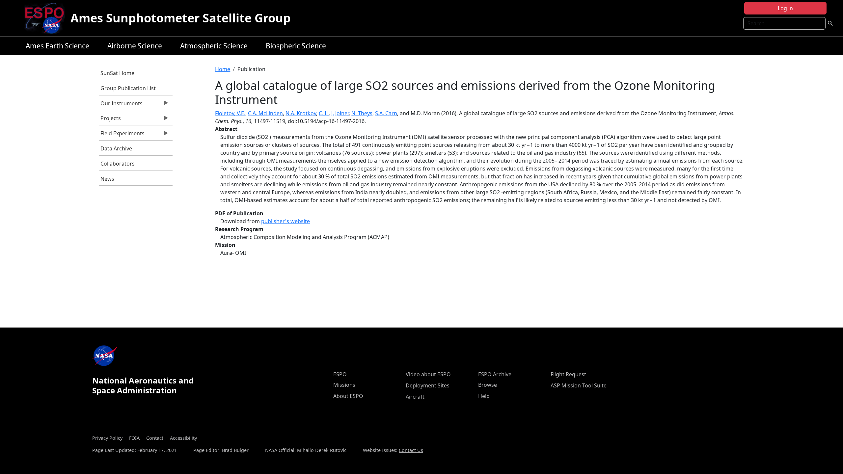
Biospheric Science (296, 45)
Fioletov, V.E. (230, 113)
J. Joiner (340, 113)
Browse (487, 384)
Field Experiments (122, 135)
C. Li (324, 113)
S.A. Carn (386, 113)
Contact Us (411, 450)
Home (222, 69)
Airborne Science (134, 45)
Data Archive (116, 148)
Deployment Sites (427, 385)
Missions (344, 384)
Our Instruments (121, 105)
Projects (110, 120)
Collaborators (117, 163)
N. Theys (361, 113)
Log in (785, 8)
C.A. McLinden (265, 113)
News (107, 178)
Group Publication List (128, 88)
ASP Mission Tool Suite (579, 385)
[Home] (46, 18)
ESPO (340, 374)
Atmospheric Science (214, 45)
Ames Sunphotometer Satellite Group (180, 18)
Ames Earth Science (57, 45)
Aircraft (415, 396)
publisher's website (285, 221)
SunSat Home (117, 73)
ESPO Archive (494, 374)
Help (484, 396)
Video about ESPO (428, 374)
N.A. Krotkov (301, 113)
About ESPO (348, 396)
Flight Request (568, 374)
